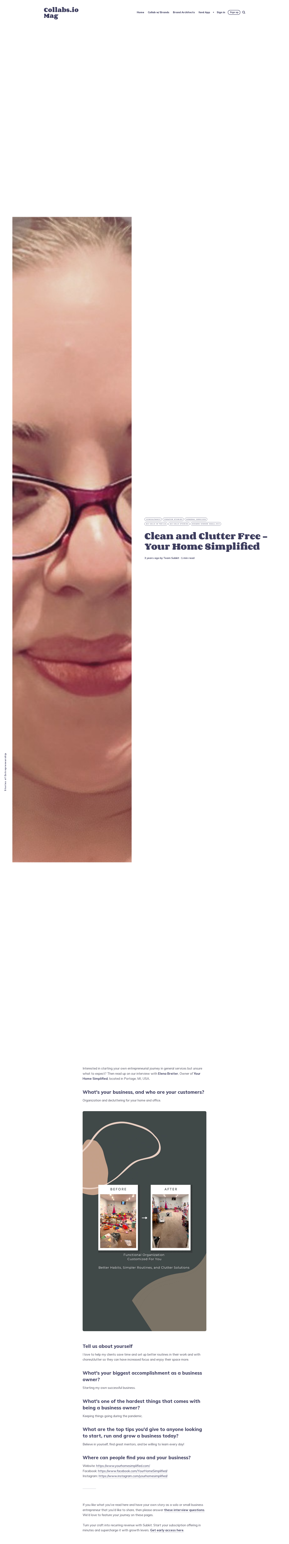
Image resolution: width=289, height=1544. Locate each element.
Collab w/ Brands (158, 12)
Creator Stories (173, 519)
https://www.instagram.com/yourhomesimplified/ (133, 1476)
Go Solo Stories (179, 524)
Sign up (234, 12)
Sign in (221, 12)
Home (140, 12)
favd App (204, 12)
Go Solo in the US (156, 524)
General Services (196, 519)
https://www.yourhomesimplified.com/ (123, 1466)
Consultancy (153, 519)
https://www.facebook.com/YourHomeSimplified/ (132, 1471)
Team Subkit (171, 558)
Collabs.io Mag (61, 12)
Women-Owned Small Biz (206, 524)
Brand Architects (184, 12)
